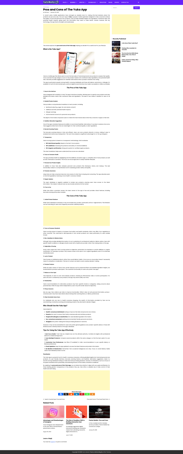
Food (80, 8)
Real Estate (73, 8)
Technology (92, 2)
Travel (110, 2)
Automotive (91, 5)
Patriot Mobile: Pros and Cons (98, 420)
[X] (65, 394)
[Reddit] (71, 394)
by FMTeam (46, 12)
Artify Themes (107, 452)
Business (72, 2)
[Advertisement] (76, 34)
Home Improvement (84, 5)
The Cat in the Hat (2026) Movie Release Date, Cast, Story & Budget (130, 55)
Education (103, 2)
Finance (72, 5)
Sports (117, 2)
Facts (64, 2)
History (65, 11)
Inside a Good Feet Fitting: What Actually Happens (130, 60)
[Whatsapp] (87, 394)
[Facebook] (60, 394)
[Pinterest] (81, 394)
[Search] (138, 2)
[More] (92, 394)
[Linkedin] (76, 394)
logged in (52, 442)
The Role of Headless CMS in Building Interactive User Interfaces (75, 422)
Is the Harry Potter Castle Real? (130, 43)
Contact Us (125, 2)
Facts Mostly (85, 452)
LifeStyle (81, 2)
